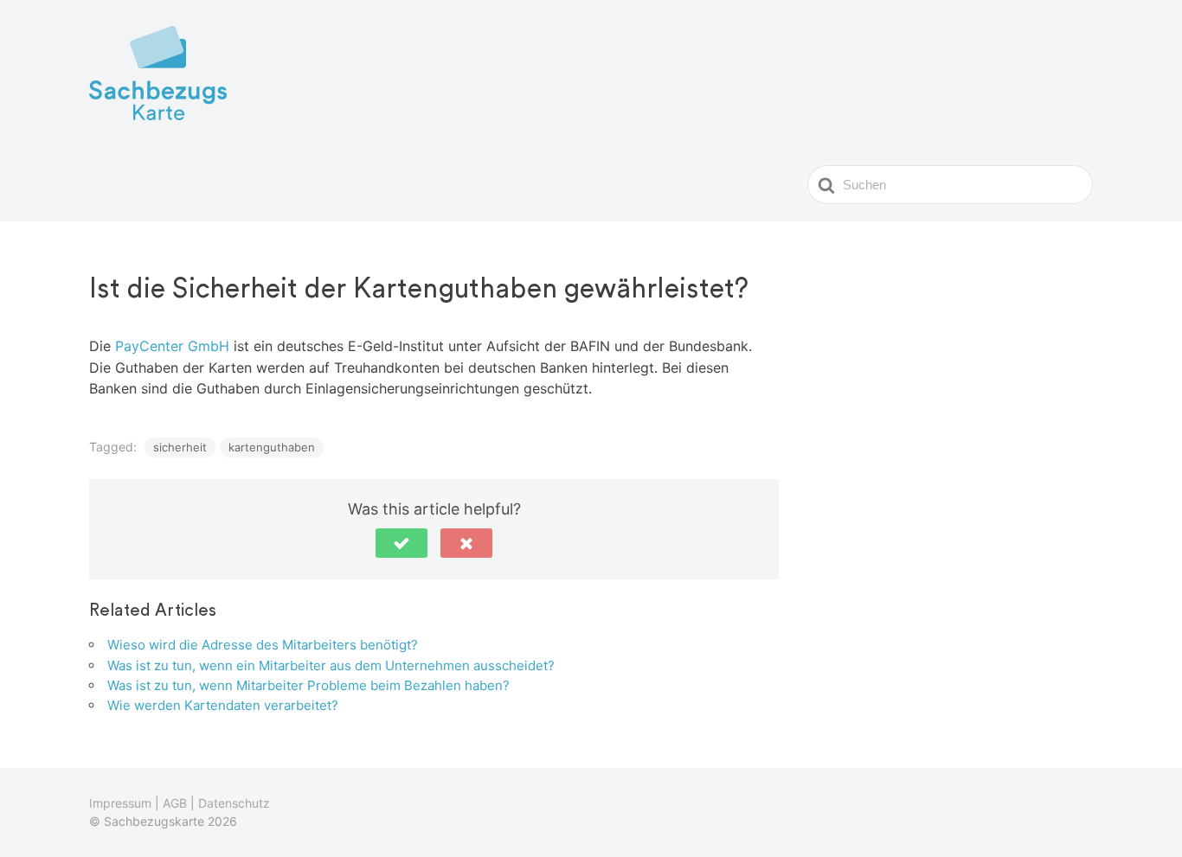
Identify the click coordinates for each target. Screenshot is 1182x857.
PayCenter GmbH (172, 346)
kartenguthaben (271, 447)
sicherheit (180, 447)
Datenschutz (234, 803)
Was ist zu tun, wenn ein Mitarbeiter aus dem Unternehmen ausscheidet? (331, 665)
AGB (175, 803)
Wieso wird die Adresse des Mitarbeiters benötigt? (262, 644)
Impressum (120, 803)
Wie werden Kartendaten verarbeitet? (222, 705)
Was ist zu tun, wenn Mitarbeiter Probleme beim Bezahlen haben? (308, 685)
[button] (401, 543)
